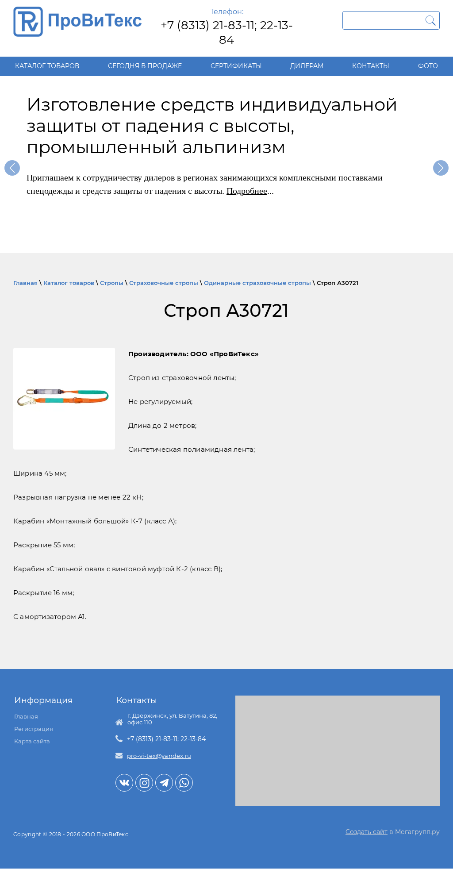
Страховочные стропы (163, 282)
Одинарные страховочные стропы (257, 282)
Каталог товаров (68, 282)
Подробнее (246, 191)
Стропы (111, 282)
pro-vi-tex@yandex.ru (159, 755)
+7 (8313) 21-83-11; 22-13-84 (227, 32)
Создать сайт (367, 832)
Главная (25, 282)
